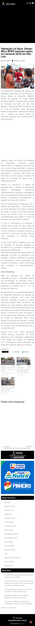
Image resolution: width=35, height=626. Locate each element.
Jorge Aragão (9, 522)
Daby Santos (8, 530)
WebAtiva (22, 623)
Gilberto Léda (9, 510)
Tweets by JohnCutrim (8, 607)
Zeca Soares (8, 542)
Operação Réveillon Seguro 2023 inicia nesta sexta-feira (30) (8, 388)
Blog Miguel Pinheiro (11, 534)
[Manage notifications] (30, 622)
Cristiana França (10, 518)
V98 (5, 554)
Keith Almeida (9, 546)
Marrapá (7, 502)
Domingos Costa (10, 526)
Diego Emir (8, 514)
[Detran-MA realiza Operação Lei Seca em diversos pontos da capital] (8, 361)
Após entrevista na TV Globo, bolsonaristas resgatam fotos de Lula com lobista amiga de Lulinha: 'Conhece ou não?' (19, 583)
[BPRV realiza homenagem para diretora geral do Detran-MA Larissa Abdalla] (24, 361)
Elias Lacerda (9, 561)
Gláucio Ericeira (9, 506)
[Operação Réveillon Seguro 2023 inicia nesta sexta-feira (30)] (8, 381)
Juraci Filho (8, 565)
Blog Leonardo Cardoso (12, 558)
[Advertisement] (17, 24)
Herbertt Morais (9, 550)
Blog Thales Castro (10, 538)
